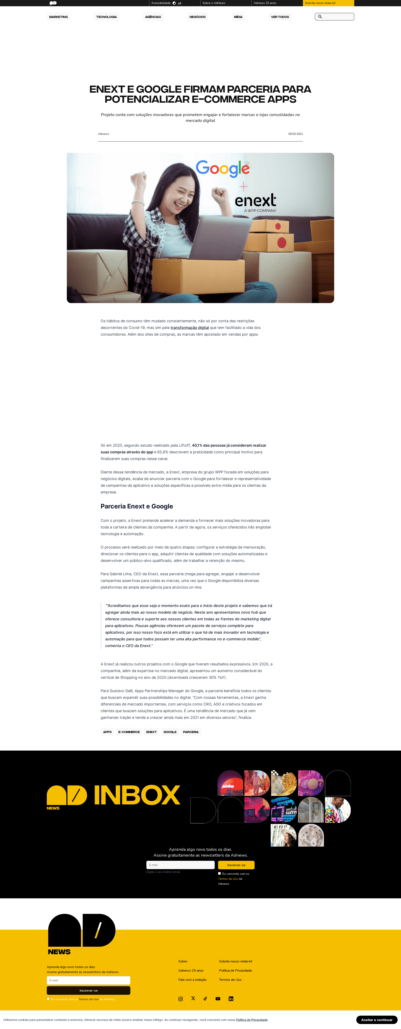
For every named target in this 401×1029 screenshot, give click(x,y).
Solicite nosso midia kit (235, 961)
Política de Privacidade (235, 970)
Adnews (103, 134)
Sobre (182, 961)
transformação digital (190, 327)
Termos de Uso (228, 879)
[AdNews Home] (53, 3)
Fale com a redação (192, 979)
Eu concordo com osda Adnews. (233, 879)
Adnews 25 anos (191, 970)
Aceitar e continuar (377, 1020)
